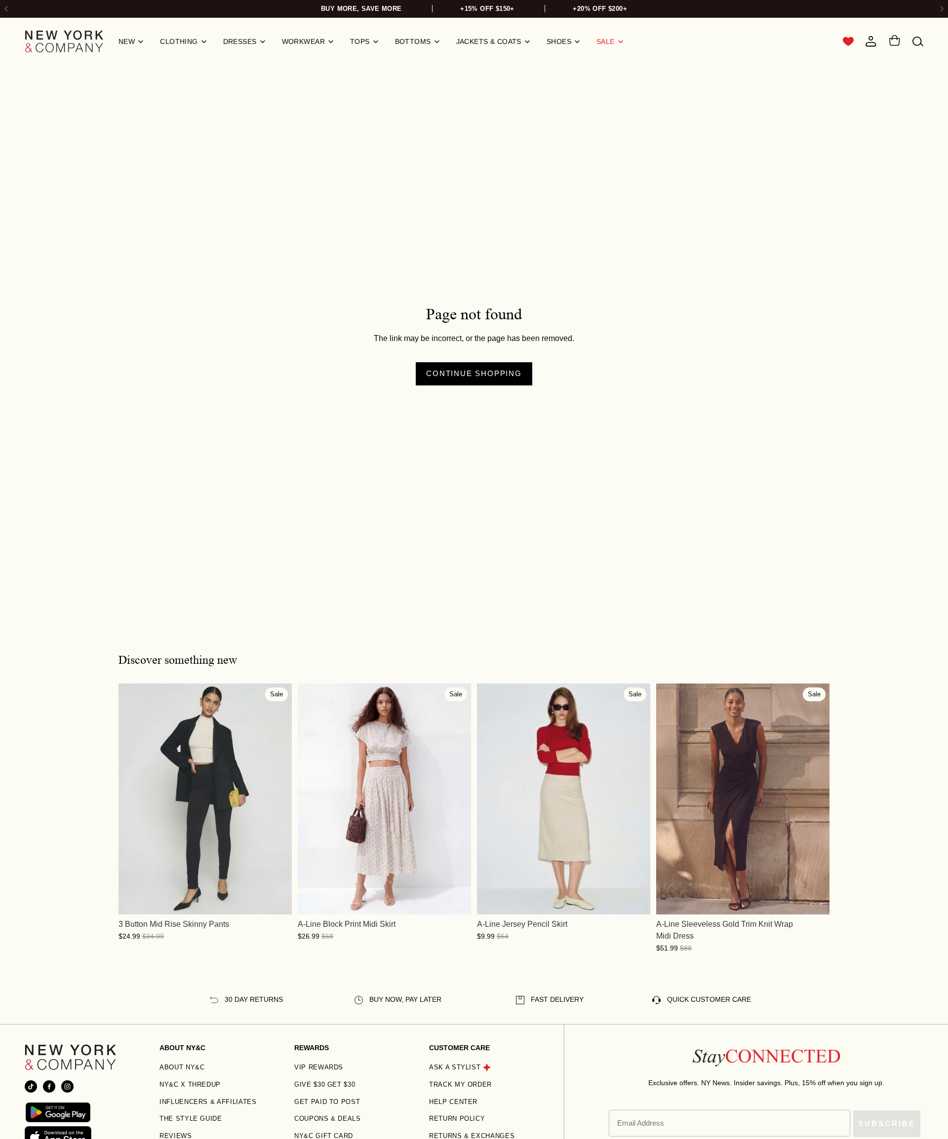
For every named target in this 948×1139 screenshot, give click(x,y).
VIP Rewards (318, 1067)
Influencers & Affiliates (208, 1101)
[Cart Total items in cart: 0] (894, 42)
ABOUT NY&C (182, 1067)
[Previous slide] (133, 799)
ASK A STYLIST (454, 1067)
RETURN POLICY (457, 1118)
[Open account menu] (871, 41)
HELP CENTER (453, 1101)
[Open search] (917, 42)
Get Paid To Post (327, 1101)
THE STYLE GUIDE (190, 1118)
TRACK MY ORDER (460, 1084)
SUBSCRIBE (886, 1123)
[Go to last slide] (6, 9)
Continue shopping (474, 373)
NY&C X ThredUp (190, 1084)
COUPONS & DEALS (327, 1118)
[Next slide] (941, 9)
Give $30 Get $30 (324, 1084)
